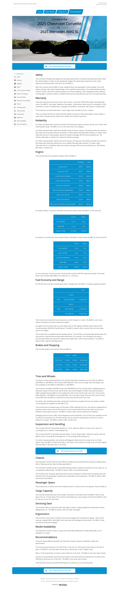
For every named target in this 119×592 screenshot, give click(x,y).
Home (39, 12)
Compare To (62, 12)
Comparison (19, 74)
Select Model (50, 12)
